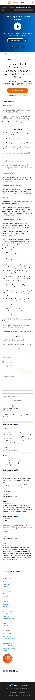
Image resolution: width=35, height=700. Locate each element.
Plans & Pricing (6, 613)
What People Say (7, 611)
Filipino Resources (7, 591)
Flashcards (5, 586)
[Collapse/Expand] (17, 357)
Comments (24, 53)
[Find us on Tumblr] (14, 671)
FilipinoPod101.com (22, 690)
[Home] (16, 4)
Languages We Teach (8, 618)
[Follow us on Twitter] (4, 671)
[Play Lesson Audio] (17, 26)
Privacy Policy (13, 692)
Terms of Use (21, 692)
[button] (32, 2)
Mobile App (5, 596)
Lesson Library (5, 7)
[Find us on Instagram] (17, 671)
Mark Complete (15, 40)
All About (12, 7)
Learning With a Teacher (9, 648)
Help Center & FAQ (8, 634)
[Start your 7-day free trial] (8, 658)
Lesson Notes (4, 53)
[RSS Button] (3, 362)
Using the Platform (7, 643)
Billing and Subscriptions (9, 638)
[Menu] (2, 2)
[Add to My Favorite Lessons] (12, 47)
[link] (3, 10)
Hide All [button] (17, 349)
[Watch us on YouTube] (7, 671)
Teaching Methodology (8, 645)
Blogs (4, 623)
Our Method (6, 604)
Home (4, 581)
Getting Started (7, 636)
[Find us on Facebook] (10, 671)
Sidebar (25, 10)
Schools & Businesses (8, 621)
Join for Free (17, 90)
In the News (6, 616)
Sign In (8, 366)
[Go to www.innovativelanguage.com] (17, 685)
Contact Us (5, 650)
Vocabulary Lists (7, 589)
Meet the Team (6, 609)
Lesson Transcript (14, 53)
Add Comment (17, 400)
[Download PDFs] (23, 47)
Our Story (5, 606)
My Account (6, 641)
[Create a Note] (17, 47)
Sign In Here (23, 95)
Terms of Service (20, 696)
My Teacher (6, 593)
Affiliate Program (7, 625)
